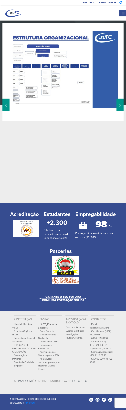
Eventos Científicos (74, 331)
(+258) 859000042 (99, 338)
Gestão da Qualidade (24, 362)
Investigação (71, 334)
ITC (85, 381)
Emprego (18, 366)
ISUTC (76, 381)
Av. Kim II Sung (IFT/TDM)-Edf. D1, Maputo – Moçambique (100, 345)
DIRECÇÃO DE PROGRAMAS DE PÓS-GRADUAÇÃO (24, 348)
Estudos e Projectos (75, 327)
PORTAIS (87, 2)
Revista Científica (73, 338)
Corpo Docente (47, 331)
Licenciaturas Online (49, 342)
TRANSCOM (24, 381)
